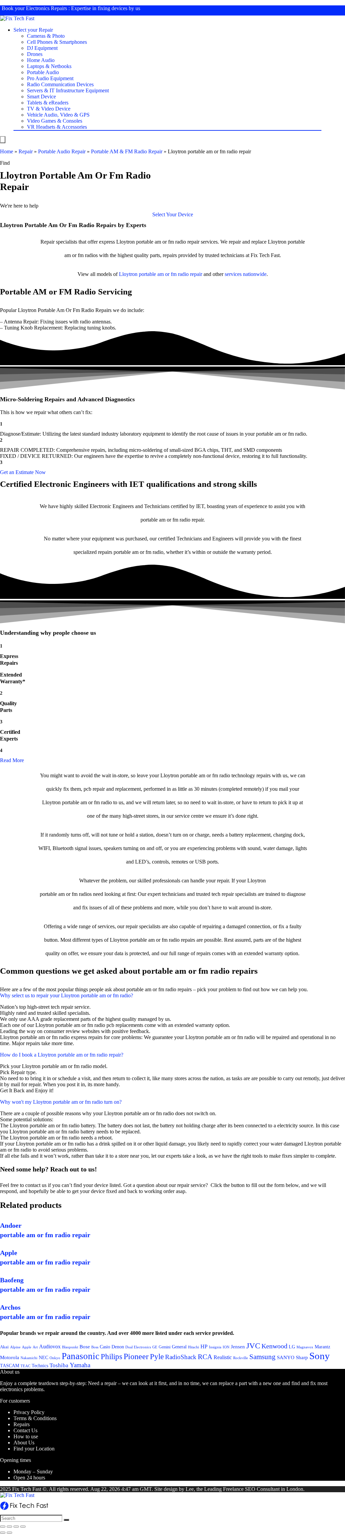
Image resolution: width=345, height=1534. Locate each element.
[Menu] (2, 139)
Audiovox (50, 1346)
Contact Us (25, 1430)
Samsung (262, 1357)
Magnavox (304, 1347)
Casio (105, 1346)
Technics (40, 1365)
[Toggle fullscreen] (16, 1527)
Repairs (21, 1424)
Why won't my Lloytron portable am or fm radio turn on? (61, 1102)
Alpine (15, 1347)
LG (292, 1346)
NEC (43, 1357)
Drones (34, 54)
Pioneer (136, 1356)
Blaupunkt (70, 1347)
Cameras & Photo (46, 36)
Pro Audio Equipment (50, 78)
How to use (25, 1436)
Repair (26, 151)
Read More (12, 760)
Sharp (302, 1357)
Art (35, 1347)
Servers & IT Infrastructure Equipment (68, 90)
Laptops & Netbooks (49, 66)
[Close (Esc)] (2, 1527)
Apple (26, 1347)
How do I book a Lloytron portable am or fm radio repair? (61, 1055)
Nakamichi (29, 1358)
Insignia (215, 1347)
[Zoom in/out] (23, 1527)
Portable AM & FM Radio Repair (126, 151)
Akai (4, 1346)
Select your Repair (33, 30)
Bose (85, 1346)
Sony (319, 1355)
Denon (118, 1346)
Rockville (240, 1358)
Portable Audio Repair (62, 151)
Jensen (238, 1346)
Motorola (9, 1357)
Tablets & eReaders (47, 102)
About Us (23, 1442)
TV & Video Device (48, 109)
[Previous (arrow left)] (2, 1533)
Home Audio (41, 60)
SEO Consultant (262, 1489)
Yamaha (80, 1365)
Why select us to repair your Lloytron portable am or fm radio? (66, 995)
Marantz (322, 1346)
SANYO (285, 1357)
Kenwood (274, 1346)
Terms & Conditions (35, 1418)
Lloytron (128, 274)
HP (204, 1346)
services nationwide (245, 274)
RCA (205, 1356)
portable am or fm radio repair (170, 274)
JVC (253, 1346)
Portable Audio (43, 72)
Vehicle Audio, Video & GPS (58, 115)
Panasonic (80, 1356)
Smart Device (41, 96)
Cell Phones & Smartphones (57, 42)
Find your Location (34, 1448)
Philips (111, 1356)
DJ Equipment (42, 48)
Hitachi (193, 1347)
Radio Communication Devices (60, 84)
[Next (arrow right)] (9, 1533)
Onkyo (55, 1358)
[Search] (66, 1520)
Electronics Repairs (46, 8)
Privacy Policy (28, 1412)
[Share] (9, 1527)
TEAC (25, 1366)
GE (154, 1347)
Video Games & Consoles (54, 121)
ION (226, 1347)
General (179, 1346)
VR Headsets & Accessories (57, 127)
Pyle (157, 1356)
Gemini (164, 1347)
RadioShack (180, 1356)
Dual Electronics (138, 1347)
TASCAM (9, 1365)
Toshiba (59, 1365)
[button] (172, 214)
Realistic (223, 1357)
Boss (94, 1347)
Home (6, 151)
